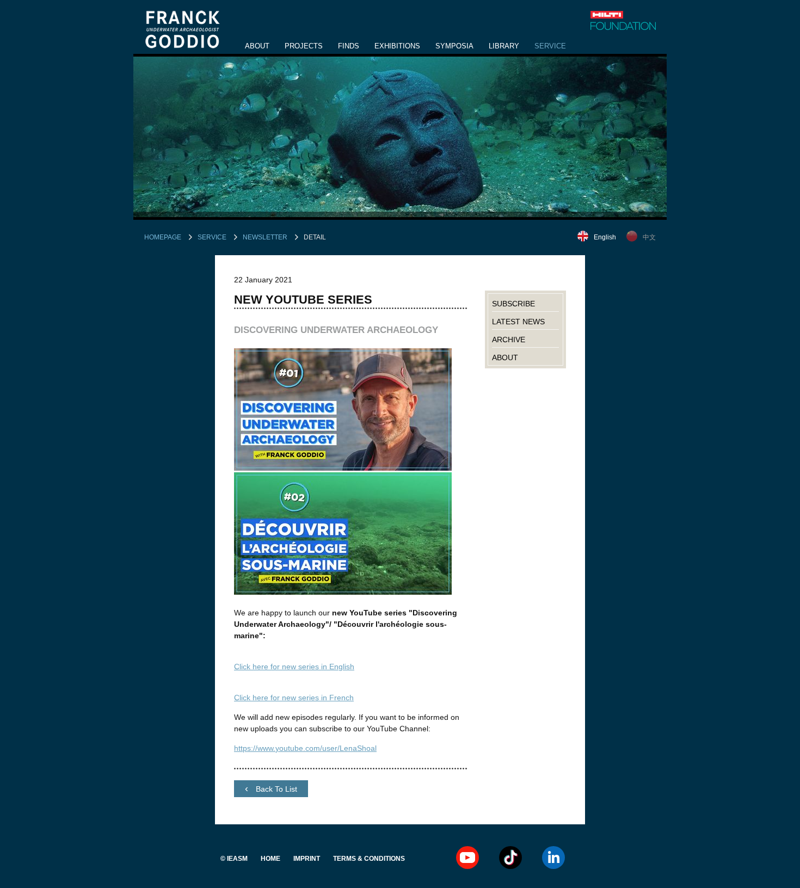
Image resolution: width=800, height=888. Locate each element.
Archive (508, 339)
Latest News (518, 321)
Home (270, 858)
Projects (304, 46)
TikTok (510, 857)
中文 (649, 237)
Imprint (306, 858)
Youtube (467, 857)
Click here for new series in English (294, 666)
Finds (348, 46)
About (257, 46)
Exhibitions (397, 46)
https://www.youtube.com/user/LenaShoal (305, 748)
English (605, 237)
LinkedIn (553, 857)
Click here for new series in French (294, 697)
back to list (275, 789)
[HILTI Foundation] (623, 20)
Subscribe (513, 303)
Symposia (454, 46)
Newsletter (265, 237)
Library (504, 46)
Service (550, 46)
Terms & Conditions (369, 858)
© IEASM (234, 858)
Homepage (162, 237)
